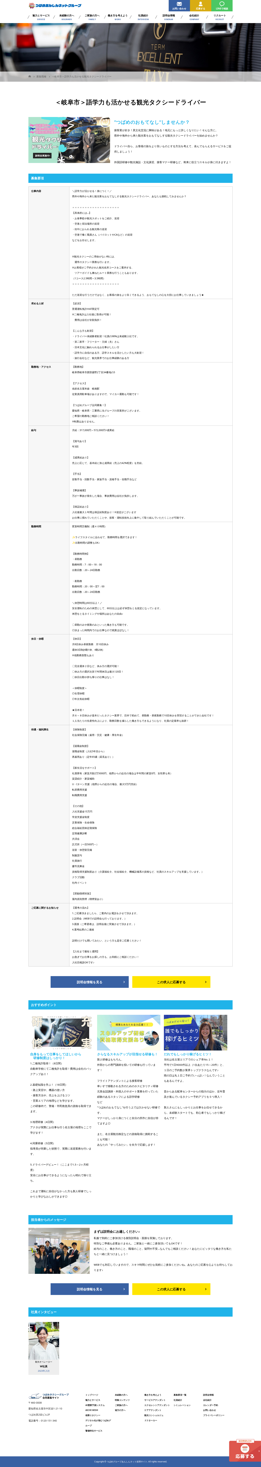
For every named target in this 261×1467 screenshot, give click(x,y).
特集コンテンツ (122, 1399)
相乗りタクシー (92, 1415)
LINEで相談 (222, 8)
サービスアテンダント (155, 1399)
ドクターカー (150, 1420)
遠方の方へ (120, 1410)
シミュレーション (182, 1405)
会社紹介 (207, 1399)
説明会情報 (208, 1394)
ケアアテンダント (152, 1410)
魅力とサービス (92, 1399)
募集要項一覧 (180, 1394)
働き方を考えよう (152, 1394)
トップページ (91, 1394)
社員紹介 (178, 1399)
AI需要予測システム (95, 1405)
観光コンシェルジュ (154, 1415)
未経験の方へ (121, 1394)
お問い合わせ (179, 8)
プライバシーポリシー (213, 1415)
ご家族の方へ (121, 1405)
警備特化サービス (93, 1430)
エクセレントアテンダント (157, 1405)
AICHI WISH (91, 1410)
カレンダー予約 (210, 1405)
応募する (200, 8)
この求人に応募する (171, 982)
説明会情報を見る (89, 982)
